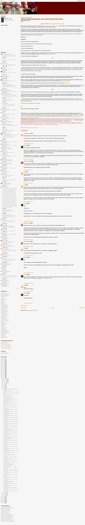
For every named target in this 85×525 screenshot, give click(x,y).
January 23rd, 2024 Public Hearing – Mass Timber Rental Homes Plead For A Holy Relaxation (9, 276)
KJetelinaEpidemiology (7, 124)
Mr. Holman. (66, 83)
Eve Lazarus (4, 236)
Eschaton (3, 326)
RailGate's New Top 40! (7, 391)
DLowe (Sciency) (4, 304)
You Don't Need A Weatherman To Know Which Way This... (10, 400)
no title (3, 268)
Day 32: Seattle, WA (6, 184)
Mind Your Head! (5, 285)
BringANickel (3, 324)
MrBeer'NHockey (5, 284)
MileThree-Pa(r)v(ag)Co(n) (6, 510)
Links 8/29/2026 (5, 77)
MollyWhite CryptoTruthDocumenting (7, 226)
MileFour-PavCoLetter (5, 511)
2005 (3, 501)
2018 (3, 368)
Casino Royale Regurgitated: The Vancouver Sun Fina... (9, 482)
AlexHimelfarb (5, 187)
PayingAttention (4, 314)
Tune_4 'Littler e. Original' (6, 347)
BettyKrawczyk (4, 333)
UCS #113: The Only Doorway (7, 148)
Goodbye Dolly (5, 164)
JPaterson (4, 219)
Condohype (3, 335)
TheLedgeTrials (4, 327)
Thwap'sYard (5, 174)
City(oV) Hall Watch (6, 147)
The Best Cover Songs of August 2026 (9, 110)
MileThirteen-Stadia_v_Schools (7, 520)
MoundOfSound (4, 307)
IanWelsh (4, 267)
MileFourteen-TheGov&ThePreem (7, 521)
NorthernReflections (6, 271)
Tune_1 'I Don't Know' (5, 344)
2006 (3, 500)
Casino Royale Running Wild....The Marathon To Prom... (9, 429)
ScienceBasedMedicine (7, 84)
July (4, 384)
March (4, 493)
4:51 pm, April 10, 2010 (28, 221)
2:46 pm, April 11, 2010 (28, 303)
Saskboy (4, 140)
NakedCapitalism (5, 76)
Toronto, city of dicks (6, 281)
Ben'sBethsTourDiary (6, 183)
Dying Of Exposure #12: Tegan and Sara (9, 234)
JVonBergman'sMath (6, 210)
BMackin (4, 178)
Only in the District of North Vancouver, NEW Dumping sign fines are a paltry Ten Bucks (9, 251)
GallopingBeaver (4, 329)
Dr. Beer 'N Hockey (6, 245)
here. (57, 124)
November (5, 380)
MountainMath (4, 308)
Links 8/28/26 (4, 100)
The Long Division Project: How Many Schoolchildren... (10, 458)
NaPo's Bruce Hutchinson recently (51, 25)
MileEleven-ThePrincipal (6, 518)
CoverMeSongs (4, 313)
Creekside (3, 328)
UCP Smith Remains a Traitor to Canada (9, 141)
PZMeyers (3, 301)
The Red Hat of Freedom (6, 255)
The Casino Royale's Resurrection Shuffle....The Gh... (9, 455)
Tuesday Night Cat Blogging (7, 160)
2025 (3, 359)
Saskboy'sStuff (5, 144)
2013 (3, 374)
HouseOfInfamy (4, 330)
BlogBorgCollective (4, 306)
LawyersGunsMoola (6, 54)
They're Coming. (5, 272)
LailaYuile (4, 258)
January (4, 495)
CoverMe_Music (5, 109)
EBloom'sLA (4, 254)
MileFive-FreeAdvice (5, 512)
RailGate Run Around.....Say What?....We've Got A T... (8, 396)
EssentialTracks (4, 353)
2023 (3, 362)
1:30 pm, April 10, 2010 (28, 159)
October (4, 381)
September (5, 382)
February (5, 494)
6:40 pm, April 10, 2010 (28, 239)
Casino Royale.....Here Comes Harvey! (10, 469)
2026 (3, 358)
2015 (3, 371)
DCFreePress (3, 312)
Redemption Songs (6, 476)
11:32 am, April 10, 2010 (28, 143)
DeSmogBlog (5, 240)
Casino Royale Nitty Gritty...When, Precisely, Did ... (9, 462)
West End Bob (27, 161)
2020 (3, 365)
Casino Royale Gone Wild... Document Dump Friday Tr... (10, 433)
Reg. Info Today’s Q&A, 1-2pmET (8, 118)
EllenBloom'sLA (4, 318)
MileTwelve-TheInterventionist (7, 519)
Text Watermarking (5, 171)
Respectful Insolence (6, 214)
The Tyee (3, 292)
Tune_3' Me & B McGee (5, 346)
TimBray (4, 170)
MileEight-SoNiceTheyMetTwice (7, 515)
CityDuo (4, 274)
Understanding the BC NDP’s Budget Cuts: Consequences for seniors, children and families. (9, 260)
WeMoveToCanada (6, 263)
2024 (3, 360)
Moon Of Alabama (4, 315)
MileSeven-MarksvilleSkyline (6, 514)
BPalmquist (4, 229)
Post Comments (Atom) (32, 310)
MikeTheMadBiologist (5, 294)
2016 (3, 370)
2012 (3, 375)
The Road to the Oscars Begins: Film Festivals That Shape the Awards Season (9, 105)
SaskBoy (2, 334)
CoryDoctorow (5, 155)
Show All (17, 288)
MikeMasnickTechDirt (6, 93)
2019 (3, 366)
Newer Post (23, 307)
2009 (3, 496)
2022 (3, 363)
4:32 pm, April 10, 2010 (28, 201)
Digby (3, 58)
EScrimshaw (4, 151)
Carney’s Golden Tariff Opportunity (8, 152)
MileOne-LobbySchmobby (6, 508)
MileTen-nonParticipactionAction (7, 517)
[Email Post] (36, 127)
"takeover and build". (66, 80)
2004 (3, 502)
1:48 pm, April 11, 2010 (28, 291)
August (4, 383)
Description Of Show (5, 342)
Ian (24, 171)
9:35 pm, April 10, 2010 (28, 255)
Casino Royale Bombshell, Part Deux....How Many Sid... (8, 464)
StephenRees (3, 317)
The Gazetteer (11, 5)
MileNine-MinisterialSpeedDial (7, 516)
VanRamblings (5, 103)
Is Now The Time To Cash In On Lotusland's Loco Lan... (9, 398)
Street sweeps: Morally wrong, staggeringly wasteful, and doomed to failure (9, 221)
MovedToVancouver (5, 332)
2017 (3, 369)
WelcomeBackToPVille (7, 163)
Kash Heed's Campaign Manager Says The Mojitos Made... (10, 437)
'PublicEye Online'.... (48, 278)
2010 (3, 377)
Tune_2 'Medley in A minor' (6, 345)
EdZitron (4, 112)
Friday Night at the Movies (7, 69)
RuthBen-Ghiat (5, 117)
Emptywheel (4, 63)
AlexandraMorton (4, 310)
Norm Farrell (27, 223)
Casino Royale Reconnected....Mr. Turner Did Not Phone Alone (42, 19)
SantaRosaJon (4, 336)
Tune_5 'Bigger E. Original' (6, 348)
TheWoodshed (4, 298)
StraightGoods (4, 316)
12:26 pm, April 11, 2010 (28, 272)
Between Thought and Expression (8, 246)
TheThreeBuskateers (5, 352)
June (4, 385)
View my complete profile (9, 20)
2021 (3, 364)
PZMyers (4, 68)
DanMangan (4, 233)
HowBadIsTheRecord (5, 331)
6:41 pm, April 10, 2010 (28, 246)
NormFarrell (4, 166)
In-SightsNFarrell (4, 295)
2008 (3, 497)
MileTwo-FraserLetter (5, 509)
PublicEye (3, 325)
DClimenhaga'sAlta (6, 133)
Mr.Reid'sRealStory (5, 322)
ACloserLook (3, 337)
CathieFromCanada (6, 90)
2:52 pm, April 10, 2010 (28, 169)
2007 (3, 499)
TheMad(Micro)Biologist (7, 99)
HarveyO (2, 321)
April (4, 388)
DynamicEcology (5, 120)
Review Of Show (4, 343)
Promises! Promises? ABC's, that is (8, 230)
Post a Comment (24, 305)
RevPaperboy (5, 280)
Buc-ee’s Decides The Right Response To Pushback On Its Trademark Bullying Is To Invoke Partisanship (9, 96)
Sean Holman (27, 133)
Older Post (81, 307)
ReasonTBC (4, 129)
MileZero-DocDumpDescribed (7, 507)
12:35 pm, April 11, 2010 (28, 283)
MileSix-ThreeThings (5, 513)
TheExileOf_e (3, 323)
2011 (3, 376)
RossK (25, 145)
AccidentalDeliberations (7, 159)
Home (52, 307)
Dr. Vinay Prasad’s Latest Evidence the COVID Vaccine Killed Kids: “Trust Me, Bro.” (9, 86)
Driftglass (4, 71)
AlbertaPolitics (4, 299)
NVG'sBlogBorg (5, 248)
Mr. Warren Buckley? (51, 53)
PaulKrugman (5, 79)
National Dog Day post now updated (8, 91)
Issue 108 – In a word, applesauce (8, 227)
